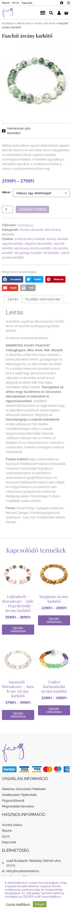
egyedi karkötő (12, 243)
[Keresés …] (51, 12)
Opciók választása (18, 629)
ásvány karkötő (57, 239)
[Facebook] (61, 2)
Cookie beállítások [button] (18, 904)
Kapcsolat (27, 2)
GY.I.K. (15, 2)
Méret (6, 192)
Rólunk (6, 2)
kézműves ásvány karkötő (32, 248)
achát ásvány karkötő (30, 239)
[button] (43, 12)
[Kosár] (66, 13)
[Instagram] (68, 2)
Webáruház (24, 23)
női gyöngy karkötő (28, 253)
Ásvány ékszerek (44, 23)
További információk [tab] (42, 299)
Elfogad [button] (39, 904)
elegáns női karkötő (38, 243)
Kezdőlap (8, 23)
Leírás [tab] (13, 299)
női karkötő (51, 253)
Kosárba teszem (32, 209)
